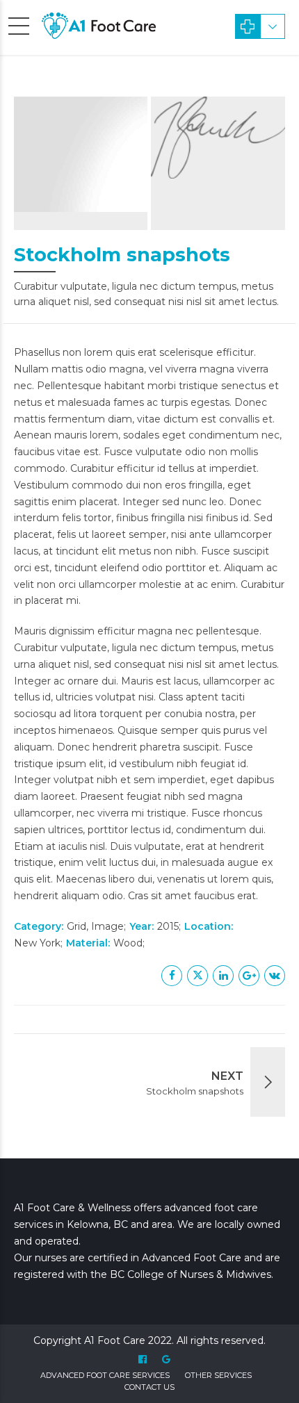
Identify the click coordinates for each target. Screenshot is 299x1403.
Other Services (218, 1375)
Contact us (149, 1387)
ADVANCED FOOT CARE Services (105, 1375)
